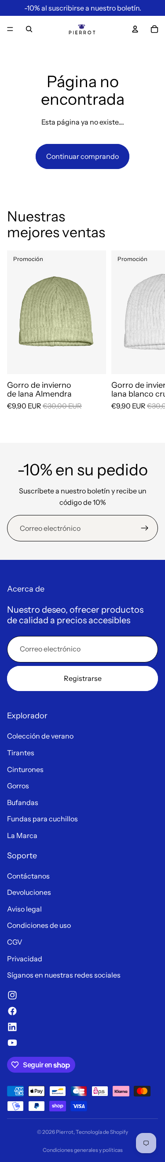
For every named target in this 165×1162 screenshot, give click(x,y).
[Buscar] (29, 29)
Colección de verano (40, 736)
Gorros (18, 785)
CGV (14, 942)
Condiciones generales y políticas (83, 1150)
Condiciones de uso (39, 925)
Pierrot (64, 1132)
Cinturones (25, 769)
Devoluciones (29, 892)
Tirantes (20, 752)
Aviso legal (24, 909)
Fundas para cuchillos (42, 818)
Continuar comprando (82, 156)
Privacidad (24, 958)
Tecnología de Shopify (102, 1132)
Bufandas (22, 802)
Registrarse (83, 678)
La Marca (22, 835)
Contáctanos (28, 876)
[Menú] (10, 29)
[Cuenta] (135, 29)
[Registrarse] (145, 528)
